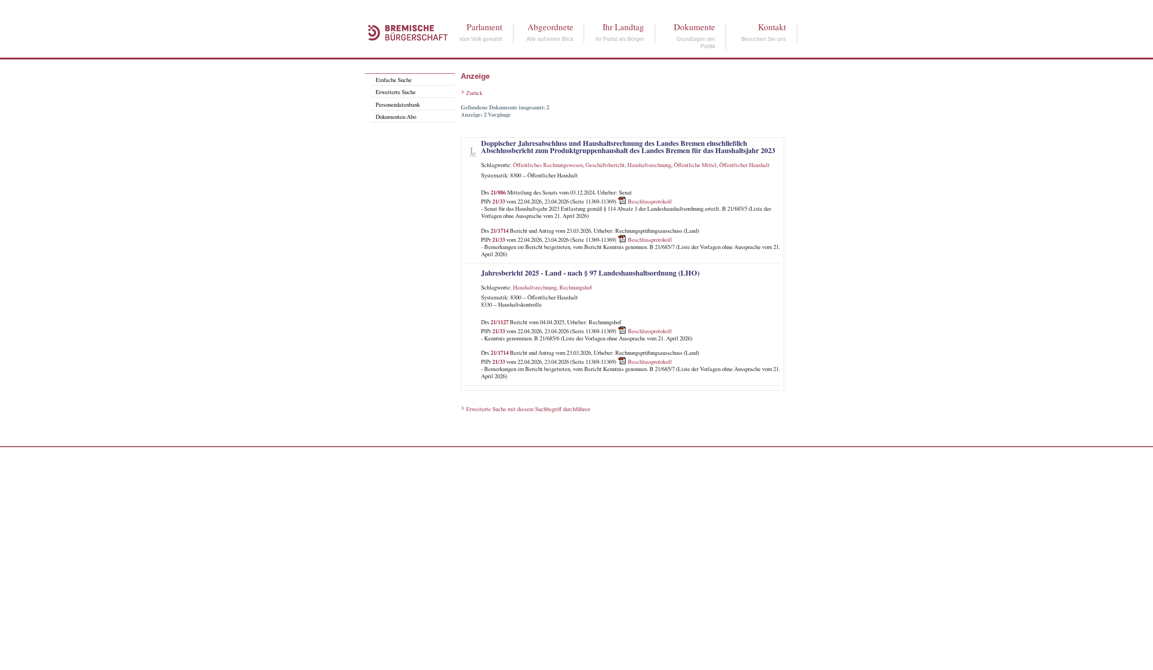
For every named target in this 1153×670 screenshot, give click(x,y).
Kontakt (772, 26)
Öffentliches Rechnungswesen (548, 165)
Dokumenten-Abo (396, 117)
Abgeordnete (550, 26)
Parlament (484, 26)
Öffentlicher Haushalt (744, 165)
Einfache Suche (394, 80)
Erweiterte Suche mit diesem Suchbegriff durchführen (528, 409)
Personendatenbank (398, 104)
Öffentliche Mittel (695, 165)
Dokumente (694, 26)
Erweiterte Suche (396, 92)
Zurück (474, 93)
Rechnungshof (575, 287)
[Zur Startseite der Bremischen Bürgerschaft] (403, 50)
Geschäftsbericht (605, 165)
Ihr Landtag (623, 26)
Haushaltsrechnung (649, 165)
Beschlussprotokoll (650, 201)
